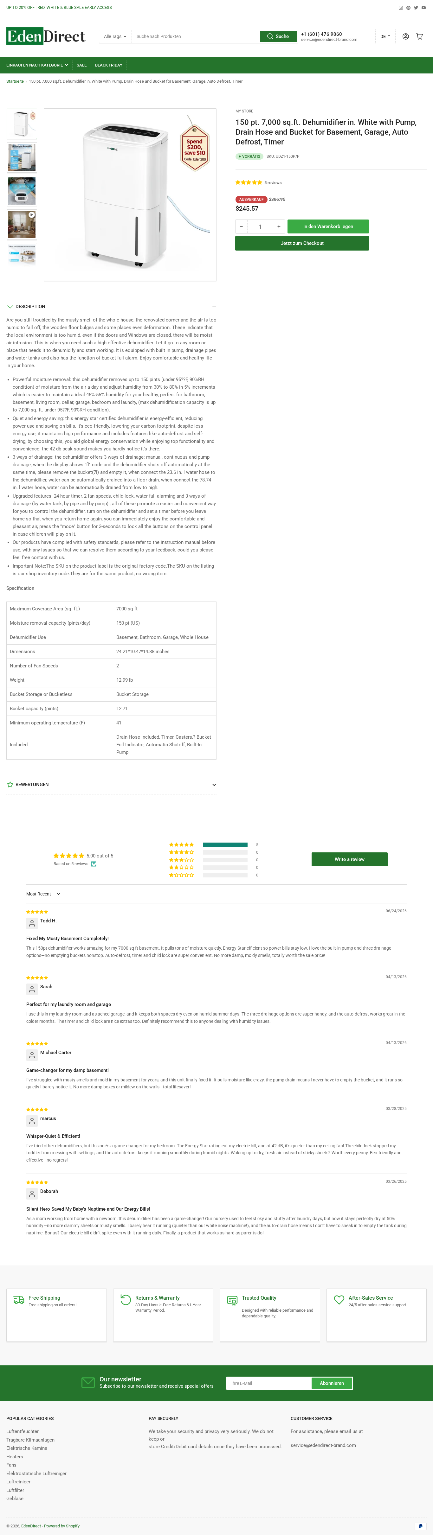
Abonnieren (332, 1383)
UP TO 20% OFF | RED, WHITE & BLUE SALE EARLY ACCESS (59, 7)
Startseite (15, 81)
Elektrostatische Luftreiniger (36, 1473)
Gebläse (14, 1498)
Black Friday (108, 65)
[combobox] (215, 36)
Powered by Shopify (62, 1526)
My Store (244, 111)
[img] (37, 911)
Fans (11, 1465)
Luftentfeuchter (22, 1431)
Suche (282, 36)
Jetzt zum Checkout (302, 243)
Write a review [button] (350, 859)
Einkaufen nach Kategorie (34, 65)
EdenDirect (31, 1526)
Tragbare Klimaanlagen (30, 1440)
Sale (82, 65)
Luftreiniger (18, 1482)
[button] (249, 182)
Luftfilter (15, 1490)
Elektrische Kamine (26, 1448)
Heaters (14, 1457)
